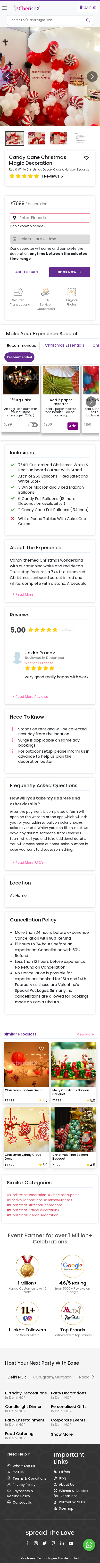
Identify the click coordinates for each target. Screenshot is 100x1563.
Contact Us (22, 1502)
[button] (45, 20)
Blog (62, 1478)
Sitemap (66, 1508)
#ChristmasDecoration (26, 1194)
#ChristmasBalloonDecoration (32, 1215)
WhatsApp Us (24, 1465)
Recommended (19, 357)
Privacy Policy (24, 1484)
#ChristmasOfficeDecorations (33, 1210)
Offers (64, 1472)
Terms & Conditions (29, 1478)
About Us (66, 1484)
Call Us (18, 1472)
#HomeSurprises (58, 1200)
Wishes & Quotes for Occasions (71, 1493)
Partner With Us (72, 1502)
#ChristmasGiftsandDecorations (35, 1205)
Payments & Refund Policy (20, 1494)
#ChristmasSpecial (64, 1194)
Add (72, 426)
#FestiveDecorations (24, 1200)
